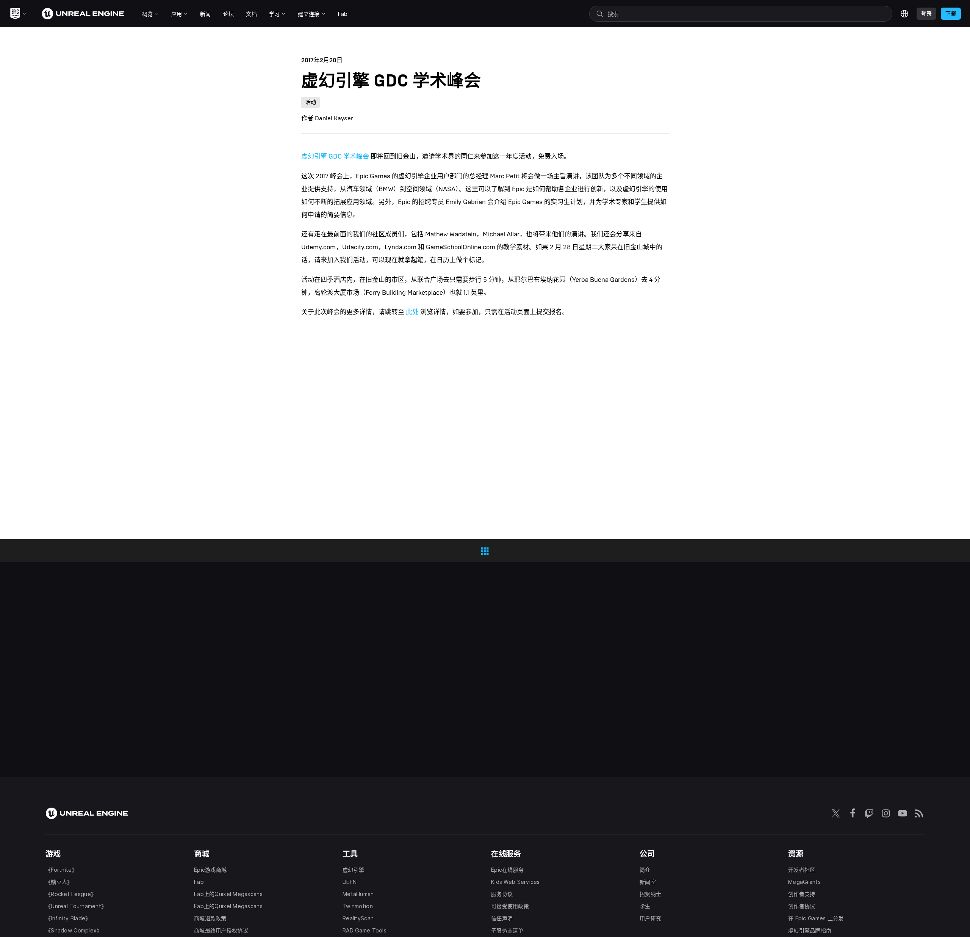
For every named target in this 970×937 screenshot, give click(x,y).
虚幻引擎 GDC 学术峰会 (335, 156)
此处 (412, 312)
